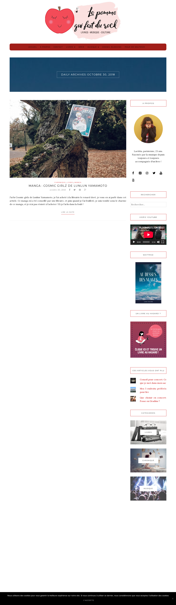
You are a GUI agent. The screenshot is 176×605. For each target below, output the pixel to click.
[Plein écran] (162, 242)
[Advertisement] (148, 548)
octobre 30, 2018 (58, 189)
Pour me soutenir (135, 47)
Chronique (60, 182)
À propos (45, 47)
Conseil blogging (112, 47)
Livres (70, 47)
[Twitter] (154, 173)
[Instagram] (147, 173)
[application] (148, 235)
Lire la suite (68, 212)
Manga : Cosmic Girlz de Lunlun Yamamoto (68, 185)
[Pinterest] (140, 173)
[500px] (133, 180)
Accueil (32, 47)
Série (81, 47)
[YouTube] (161, 173)
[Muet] (158, 242)
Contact (58, 47)
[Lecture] (134, 242)
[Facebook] (133, 173)
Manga (78, 182)
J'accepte (88, 600)
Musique (92, 47)
